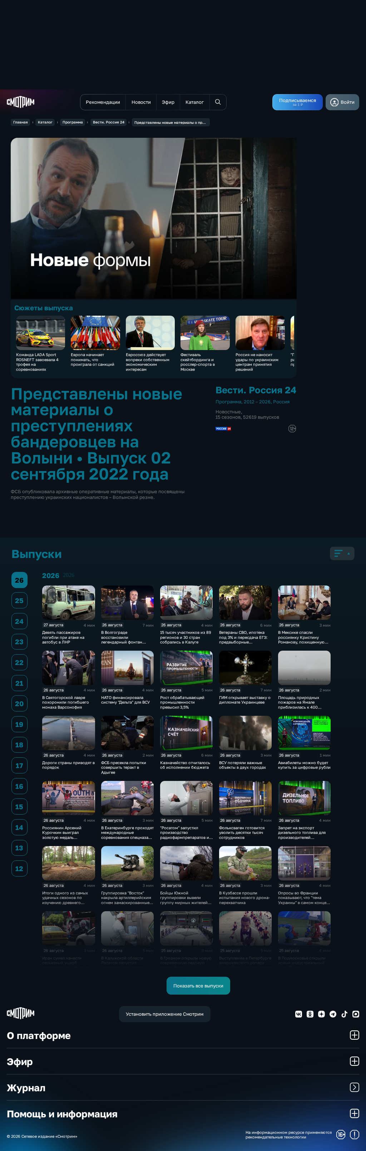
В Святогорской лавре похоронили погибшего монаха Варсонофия (65, 702)
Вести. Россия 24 (108, 122)
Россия (281, 401)
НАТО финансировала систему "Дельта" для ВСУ (125, 699)
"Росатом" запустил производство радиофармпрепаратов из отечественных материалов (185, 837)
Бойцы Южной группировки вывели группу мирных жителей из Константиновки (184, 899)
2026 (68, 575)
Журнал (26, 1087)
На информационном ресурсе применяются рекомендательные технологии (289, 1134)
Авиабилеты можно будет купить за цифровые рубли (304, 764)
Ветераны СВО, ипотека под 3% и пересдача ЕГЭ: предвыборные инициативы (243, 639)
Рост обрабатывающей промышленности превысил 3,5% (182, 702)
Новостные (228, 411)
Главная (20, 122)
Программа (73, 122)
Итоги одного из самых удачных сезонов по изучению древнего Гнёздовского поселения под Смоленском (66, 902)
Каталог (45, 122)
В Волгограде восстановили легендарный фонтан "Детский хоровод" (121, 639)
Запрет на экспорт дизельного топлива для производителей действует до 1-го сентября (302, 837)
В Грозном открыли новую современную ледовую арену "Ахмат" (186, 963)
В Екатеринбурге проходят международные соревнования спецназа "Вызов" (127, 834)
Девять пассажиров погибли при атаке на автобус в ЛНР (63, 637)
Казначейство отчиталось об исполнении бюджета (185, 764)
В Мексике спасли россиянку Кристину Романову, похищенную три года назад (301, 639)
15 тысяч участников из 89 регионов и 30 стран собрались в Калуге (185, 637)
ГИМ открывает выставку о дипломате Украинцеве (245, 699)
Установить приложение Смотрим (164, 1014)
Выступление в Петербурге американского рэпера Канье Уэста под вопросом (245, 963)
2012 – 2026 (257, 401)
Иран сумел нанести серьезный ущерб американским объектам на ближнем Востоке (66, 965)
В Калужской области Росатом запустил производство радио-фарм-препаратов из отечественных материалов (122, 970)
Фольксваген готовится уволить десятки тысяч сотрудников (241, 832)
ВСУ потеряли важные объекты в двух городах (242, 764)
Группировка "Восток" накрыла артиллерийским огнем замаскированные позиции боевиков (126, 899)
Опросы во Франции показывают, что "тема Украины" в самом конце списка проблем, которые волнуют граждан (303, 902)
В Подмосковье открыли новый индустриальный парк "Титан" (302, 963)
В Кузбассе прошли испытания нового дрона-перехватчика (244, 897)
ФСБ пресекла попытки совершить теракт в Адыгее (123, 767)
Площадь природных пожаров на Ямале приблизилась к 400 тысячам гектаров (298, 704)
